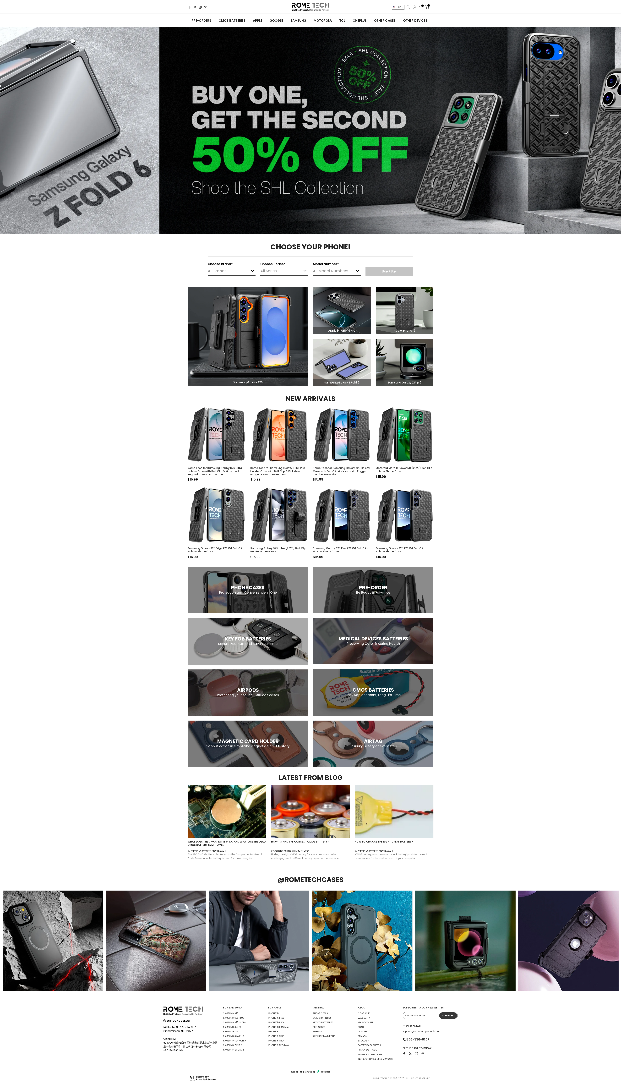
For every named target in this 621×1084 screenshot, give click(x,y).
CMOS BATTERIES (232, 20)
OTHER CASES (385, 20)
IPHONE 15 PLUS (276, 1036)
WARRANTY (364, 1017)
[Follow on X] (195, 7)
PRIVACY (362, 1036)
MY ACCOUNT (365, 1022)
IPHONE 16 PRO (276, 1022)
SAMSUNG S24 (231, 1031)
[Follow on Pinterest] (205, 7)
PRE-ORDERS (201, 20)
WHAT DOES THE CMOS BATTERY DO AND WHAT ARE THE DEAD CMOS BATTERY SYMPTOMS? (227, 843)
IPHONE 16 (273, 1013)
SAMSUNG (298, 20)
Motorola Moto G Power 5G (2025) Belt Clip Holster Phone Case (404, 469)
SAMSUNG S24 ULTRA (234, 1040)
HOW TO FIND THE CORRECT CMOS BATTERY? (300, 841)
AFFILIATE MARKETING (324, 1036)
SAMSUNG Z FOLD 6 (233, 1049)
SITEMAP (317, 1031)
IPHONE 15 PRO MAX (278, 1045)
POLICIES (362, 1031)
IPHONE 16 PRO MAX (278, 1027)
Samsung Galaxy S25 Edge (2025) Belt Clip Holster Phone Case (216, 549)
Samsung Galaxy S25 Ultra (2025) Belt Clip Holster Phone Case (278, 549)
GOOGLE (276, 20)
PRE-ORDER (319, 1027)
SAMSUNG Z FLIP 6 (232, 1045)
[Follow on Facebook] (189, 7)
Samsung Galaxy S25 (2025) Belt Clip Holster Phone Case (400, 549)
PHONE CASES (320, 1013)
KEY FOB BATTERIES (323, 1022)
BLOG (361, 1027)
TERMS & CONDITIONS (370, 1054)
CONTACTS (364, 1013)
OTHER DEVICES (415, 20)
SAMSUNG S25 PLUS (233, 1017)
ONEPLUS (360, 20)
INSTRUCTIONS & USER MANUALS (375, 1059)
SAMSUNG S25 (230, 1013)
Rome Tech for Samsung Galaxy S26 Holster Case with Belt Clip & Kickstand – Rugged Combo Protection (341, 471)
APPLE (257, 20)
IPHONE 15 (273, 1031)
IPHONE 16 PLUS (276, 1017)
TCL (342, 20)
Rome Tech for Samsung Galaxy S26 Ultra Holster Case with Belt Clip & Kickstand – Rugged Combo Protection (215, 471)
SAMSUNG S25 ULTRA (234, 1022)
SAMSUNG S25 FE (232, 1027)
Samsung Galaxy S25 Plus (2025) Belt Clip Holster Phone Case (340, 549)
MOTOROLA (323, 20)
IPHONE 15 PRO (276, 1040)
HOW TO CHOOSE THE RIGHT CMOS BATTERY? (384, 841)
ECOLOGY (363, 1040)
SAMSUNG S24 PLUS (233, 1036)
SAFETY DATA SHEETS (369, 1045)
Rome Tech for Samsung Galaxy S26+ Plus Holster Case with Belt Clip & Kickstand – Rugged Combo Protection (277, 471)
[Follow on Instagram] (200, 7)
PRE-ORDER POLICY (368, 1049)
